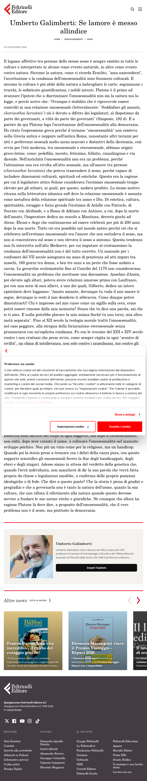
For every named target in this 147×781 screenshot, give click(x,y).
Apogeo (117, 746)
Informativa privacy (16, 760)
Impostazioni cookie (70, 426)
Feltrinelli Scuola (87, 773)
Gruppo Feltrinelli (88, 741)
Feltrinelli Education (125, 741)
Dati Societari (12, 741)
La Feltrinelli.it (86, 746)
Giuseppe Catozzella (52, 758)
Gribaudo (82, 760)
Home (57, 39)
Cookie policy (12, 764)
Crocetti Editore (86, 769)
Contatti (9, 746)
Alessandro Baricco (52, 753)
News (90, 39)
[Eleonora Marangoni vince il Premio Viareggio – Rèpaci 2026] (98, 640)
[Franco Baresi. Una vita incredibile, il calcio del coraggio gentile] (33, 640)
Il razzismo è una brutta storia (128, 765)
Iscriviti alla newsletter (18, 750)
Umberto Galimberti (74, 543)
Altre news (25, 600)
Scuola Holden (122, 760)
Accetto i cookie (120, 426)
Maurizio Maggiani (52, 767)
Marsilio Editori (122, 750)
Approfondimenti (73, 39)
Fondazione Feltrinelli (90, 750)
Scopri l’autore (96, 567)
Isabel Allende (49, 749)
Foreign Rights (13, 769)
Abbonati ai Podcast (16, 755)
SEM (80, 764)
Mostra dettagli (125, 414)
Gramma (82, 755)
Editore (10, 732)
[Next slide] (138, 600)
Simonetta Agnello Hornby (51, 742)
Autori (45, 732)
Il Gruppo (85, 732)
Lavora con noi (122, 772)
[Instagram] (36, 721)
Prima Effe (119, 755)
